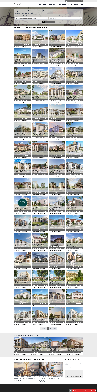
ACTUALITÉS (55, 1)
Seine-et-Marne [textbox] (53, 18)
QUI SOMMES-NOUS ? (48, 1)
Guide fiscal (51, 4)
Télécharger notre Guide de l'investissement (85, 390)
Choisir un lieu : (56, 15)
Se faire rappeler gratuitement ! (73, 1)
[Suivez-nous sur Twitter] (66, 386)
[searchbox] (38, 18)
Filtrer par (22, 15)
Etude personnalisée (77, 4)
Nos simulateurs (63, 4)
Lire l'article (18, 380)
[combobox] (31, 18)
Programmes (42, 4)
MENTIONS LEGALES (45, 386)
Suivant (54, 328)
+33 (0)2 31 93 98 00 (72, 367)
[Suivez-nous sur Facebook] (81, 1)
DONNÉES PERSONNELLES (56, 386)
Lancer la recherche (49, 22)
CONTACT (61, 1)
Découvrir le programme (21, 46)
